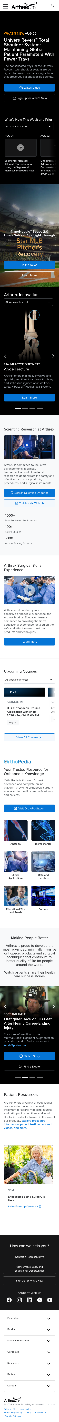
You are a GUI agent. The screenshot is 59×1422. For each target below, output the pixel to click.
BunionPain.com (40, 1015)
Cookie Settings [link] (13, 1386)
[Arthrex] (22, 5)
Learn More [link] (29, 275)
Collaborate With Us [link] (29, 503)
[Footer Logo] (12, 1369)
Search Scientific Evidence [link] (29, 493)
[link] (29, 88)
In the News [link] (29, 265)
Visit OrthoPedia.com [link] (29, 808)
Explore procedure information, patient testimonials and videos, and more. (27, 1094)
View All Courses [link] (29, 737)
